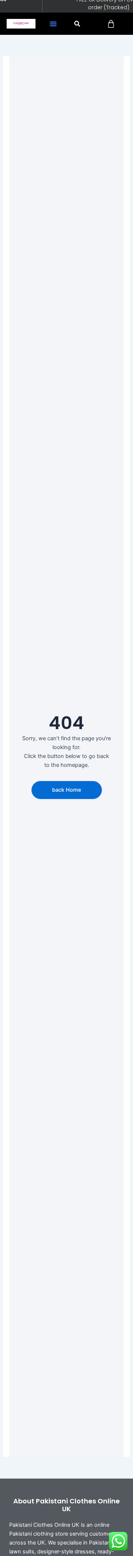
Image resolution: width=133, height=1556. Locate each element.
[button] (53, 23)
